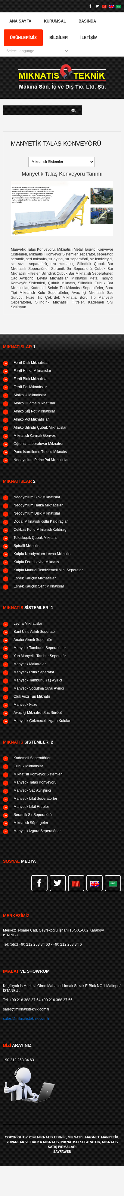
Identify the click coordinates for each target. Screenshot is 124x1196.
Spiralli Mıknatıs (26, 546)
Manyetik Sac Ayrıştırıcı (32, 790)
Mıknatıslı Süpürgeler (31, 823)
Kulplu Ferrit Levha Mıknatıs (36, 562)
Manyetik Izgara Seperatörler (37, 831)
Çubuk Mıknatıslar (28, 766)
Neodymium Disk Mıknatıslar (37, 513)
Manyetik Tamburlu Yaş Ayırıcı (38, 680)
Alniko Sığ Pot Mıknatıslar (34, 411)
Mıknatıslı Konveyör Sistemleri (38, 774)
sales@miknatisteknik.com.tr (26, 1009)
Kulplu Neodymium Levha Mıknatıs (42, 554)
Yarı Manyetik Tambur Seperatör (40, 656)
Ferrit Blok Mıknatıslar (31, 379)
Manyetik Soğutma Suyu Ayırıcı (39, 688)
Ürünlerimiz (23, 37)
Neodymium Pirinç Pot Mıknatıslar (41, 460)
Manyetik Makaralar (30, 664)
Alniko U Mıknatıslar (30, 395)
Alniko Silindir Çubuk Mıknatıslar (40, 427)
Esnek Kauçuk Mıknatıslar (35, 578)
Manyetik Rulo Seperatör (34, 672)
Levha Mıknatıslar (28, 623)
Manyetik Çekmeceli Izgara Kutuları (42, 721)
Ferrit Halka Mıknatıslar (32, 371)
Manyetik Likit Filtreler (31, 807)
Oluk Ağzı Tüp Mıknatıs (32, 696)
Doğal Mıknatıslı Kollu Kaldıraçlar (41, 521)
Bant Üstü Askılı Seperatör (35, 632)
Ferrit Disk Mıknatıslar (31, 363)
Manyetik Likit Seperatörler (35, 798)
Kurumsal (55, 21)
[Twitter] (97, 6)
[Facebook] (90, 6)
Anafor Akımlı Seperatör (33, 640)
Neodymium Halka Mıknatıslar (38, 505)
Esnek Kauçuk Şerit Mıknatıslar (39, 586)
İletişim (89, 37)
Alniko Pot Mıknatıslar (31, 419)
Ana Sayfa (20, 21)
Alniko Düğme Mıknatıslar (34, 403)
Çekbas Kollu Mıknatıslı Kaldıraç (40, 529)
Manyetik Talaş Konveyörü (35, 782)
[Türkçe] (104, 6)
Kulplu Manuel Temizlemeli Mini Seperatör (48, 570)
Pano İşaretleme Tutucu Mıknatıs (40, 452)
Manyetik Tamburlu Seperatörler (40, 648)
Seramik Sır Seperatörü (33, 815)
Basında (87, 21)
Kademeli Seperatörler (32, 758)
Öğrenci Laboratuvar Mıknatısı (38, 444)
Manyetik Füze (25, 704)
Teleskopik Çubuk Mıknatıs (35, 538)
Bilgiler (58, 37)
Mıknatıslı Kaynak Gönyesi (35, 435)
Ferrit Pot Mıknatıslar (30, 387)
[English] (111, 6)
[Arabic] (118, 6)
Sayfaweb (62, 1151)
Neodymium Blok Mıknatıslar (37, 497)
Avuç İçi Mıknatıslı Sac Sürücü (38, 713)
